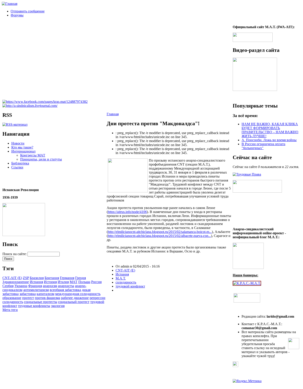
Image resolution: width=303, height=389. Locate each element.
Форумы (17, 15)
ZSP (26, 278)
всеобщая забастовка (65, 290)
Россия (96, 282)
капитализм (45, 294)
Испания (36, 282)
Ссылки (17, 167)
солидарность (12, 302)
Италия (63, 282)
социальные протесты (40, 302)
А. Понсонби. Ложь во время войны (269, 140)
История (50, 282)
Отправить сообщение (28, 11)
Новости (17, 143)
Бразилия (37, 278)
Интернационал (23, 151)
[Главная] (9, 4)
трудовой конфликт (130, 286)
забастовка (28, 294)
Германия (67, 278)
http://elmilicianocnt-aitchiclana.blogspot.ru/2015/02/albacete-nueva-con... (159, 236)
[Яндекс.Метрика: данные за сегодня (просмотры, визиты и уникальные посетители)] (247, 381)
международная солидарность (77, 294)
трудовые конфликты (34, 306)
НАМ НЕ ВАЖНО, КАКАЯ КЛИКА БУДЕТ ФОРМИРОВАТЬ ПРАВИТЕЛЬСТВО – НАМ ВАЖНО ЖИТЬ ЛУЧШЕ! (270, 130)
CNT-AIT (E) (12, 278)
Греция (80, 278)
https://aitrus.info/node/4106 (127, 212)
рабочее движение (75, 298)
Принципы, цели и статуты (41, 159)
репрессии (97, 298)
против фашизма (47, 298)
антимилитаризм (36, 290)
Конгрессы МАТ (32, 155)
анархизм (50, 286)
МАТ (73, 282)
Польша (84, 282)
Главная (113, 114)
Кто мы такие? (22, 147)
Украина (20, 286)
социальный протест (73, 302)
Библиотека (20, 163)
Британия (52, 278)
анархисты (66, 286)
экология (58, 306)
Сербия (8, 286)
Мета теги (10, 310)
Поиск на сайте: (15, 254)
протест (28, 298)
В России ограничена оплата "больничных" (263, 146)
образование (11, 298)
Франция (35, 286)
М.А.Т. (121, 278)
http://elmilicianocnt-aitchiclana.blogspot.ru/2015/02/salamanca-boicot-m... (160, 232)
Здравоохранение (15, 282)
